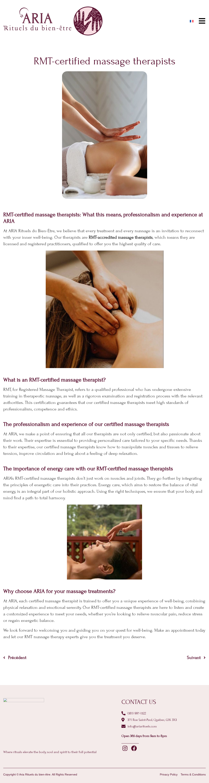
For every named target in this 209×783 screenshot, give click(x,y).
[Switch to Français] (192, 21)
